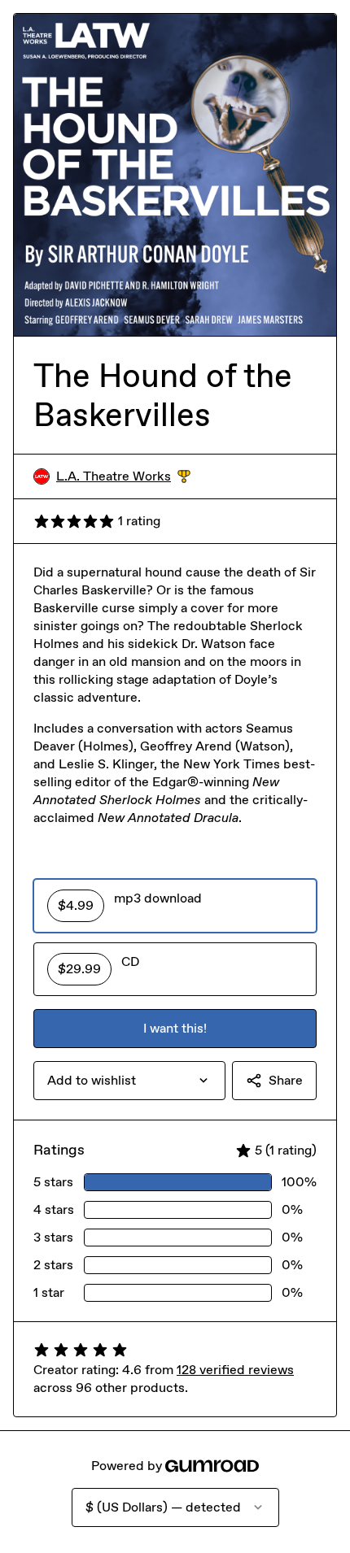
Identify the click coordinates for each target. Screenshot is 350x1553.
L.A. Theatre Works (123, 476)
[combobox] (129, 1080)
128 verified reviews (235, 1369)
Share (286, 1080)
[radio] (175, 906)
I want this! (175, 1028)
